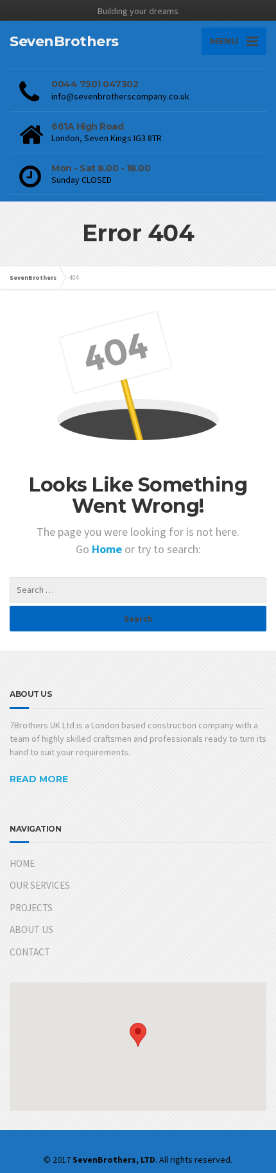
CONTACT (30, 952)
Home (108, 549)
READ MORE (39, 779)
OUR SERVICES (40, 885)
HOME (22, 863)
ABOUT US (31, 929)
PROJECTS (31, 908)
